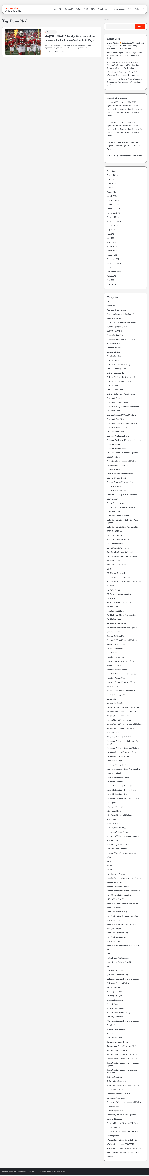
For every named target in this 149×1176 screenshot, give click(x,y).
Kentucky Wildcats (115, 733)
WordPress (61, 1172)
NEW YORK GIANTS (116, 899)
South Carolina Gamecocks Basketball (122, 1055)
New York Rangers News (117, 933)
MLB (86, 9)
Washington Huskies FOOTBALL (120, 1144)
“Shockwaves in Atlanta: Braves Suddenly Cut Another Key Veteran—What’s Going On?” (124, 82)
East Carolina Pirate (115, 544)
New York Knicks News (117, 912)
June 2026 (111, 184)
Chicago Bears (113, 360)
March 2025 (112, 247)
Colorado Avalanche (115, 432)
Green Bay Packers (115, 649)
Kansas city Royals (115, 703)
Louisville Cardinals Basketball (119, 786)
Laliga (78, 9)
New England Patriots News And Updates (124, 878)
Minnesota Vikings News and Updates (123, 836)
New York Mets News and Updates (121, 924)
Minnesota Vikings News (117, 832)
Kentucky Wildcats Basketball (119, 737)
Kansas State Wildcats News (119, 720)
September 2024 (114, 272)
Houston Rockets (114, 665)
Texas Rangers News (115, 1111)
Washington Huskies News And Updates (124, 1148)
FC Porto (110, 586)
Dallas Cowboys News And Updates (122, 461)
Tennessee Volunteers (116, 1098)
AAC (109, 302)
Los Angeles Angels (115, 761)
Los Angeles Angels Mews (118, 765)
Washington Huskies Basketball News (123, 1140)
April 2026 (111, 192)
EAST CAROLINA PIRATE (118, 539)
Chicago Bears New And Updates (121, 365)
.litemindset (12, 8)
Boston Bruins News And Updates (121, 339)
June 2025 (111, 234)
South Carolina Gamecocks (118, 1050)
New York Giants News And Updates (122, 903)
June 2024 (111, 284)
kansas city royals (114, 699)
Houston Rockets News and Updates (122, 674)
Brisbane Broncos (114, 348)
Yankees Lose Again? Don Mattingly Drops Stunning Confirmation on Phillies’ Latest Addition (125, 55)
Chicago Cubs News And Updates (121, 394)
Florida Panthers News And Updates (122, 628)
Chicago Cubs (112, 386)
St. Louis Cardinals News (117, 1081)
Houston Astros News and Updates (121, 661)
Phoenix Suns (112, 1004)
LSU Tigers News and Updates (119, 815)
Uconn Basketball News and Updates (122, 1132)
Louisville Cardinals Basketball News (122, 790)
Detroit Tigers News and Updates (121, 507)
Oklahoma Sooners (115, 971)
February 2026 (113, 200)
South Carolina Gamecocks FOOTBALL (123, 1059)
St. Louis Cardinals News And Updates (123, 1085)
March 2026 (112, 196)
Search (107, 20)
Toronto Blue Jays (114, 1119)
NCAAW (110, 870)
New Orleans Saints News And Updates (123, 891)
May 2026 (111, 188)
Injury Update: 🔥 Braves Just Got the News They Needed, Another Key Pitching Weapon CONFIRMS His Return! (125, 46)
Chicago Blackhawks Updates (119, 381)
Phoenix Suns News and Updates (121, 1013)
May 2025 (111, 238)
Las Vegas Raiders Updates (118, 756)
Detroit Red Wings (114, 486)
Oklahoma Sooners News (117, 975)
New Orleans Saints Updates (119, 895)
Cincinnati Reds (113, 411)
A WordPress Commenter (118, 156)
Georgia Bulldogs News (116, 636)
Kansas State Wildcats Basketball (120, 716)
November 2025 (114, 213)
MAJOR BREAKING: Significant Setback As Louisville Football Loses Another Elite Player (69, 38)
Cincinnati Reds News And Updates (122, 423)
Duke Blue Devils (114, 511)
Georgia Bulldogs (114, 632)
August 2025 (112, 226)
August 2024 (112, 276)
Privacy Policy (134, 9)
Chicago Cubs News (115, 390)
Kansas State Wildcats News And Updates (124, 724)
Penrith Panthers (114, 987)
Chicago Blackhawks (115, 373)
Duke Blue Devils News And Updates (122, 527)
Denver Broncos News (116, 478)
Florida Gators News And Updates (121, 615)
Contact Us (69, 9)
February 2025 (113, 251)
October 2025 (113, 217)
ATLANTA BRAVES (115, 318)
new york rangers (114, 929)
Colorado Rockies (114, 444)
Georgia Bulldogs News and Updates (122, 640)
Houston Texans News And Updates (122, 682)
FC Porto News (113, 590)
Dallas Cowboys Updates (117, 465)
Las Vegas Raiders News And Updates (122, 752)
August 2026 (112, 175)
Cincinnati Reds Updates (117, 428)
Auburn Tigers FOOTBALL (118, 327)
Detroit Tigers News (115, 503)
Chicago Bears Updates (116, 369)
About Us (57, 9)
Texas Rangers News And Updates (121, 1115)
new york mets (113, 920)
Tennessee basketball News (118, 1094)
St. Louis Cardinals (114, 1077)
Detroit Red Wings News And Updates (123, 495)
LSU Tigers (111, 803)
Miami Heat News (114, 824)
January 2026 (113, 205)
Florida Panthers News (116, 623)
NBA (109, 861)
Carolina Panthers (114, 356)
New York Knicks (114, 908)
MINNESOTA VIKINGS (116, 828)
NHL (109, 954)
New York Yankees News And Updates (123, 945)
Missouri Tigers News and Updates (121, 853)
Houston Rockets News (117, 670)
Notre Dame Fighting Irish (118, 958)
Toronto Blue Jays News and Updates (122, 1123)
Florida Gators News (115, 611)
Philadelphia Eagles (115, 996)
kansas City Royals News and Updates (123, 707)
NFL (93, 9)
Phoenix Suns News (115, 1008)
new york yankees (114, 941)
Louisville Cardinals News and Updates (123, 798)
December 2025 (113, 209)
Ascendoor (42, 1172)
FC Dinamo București (116, 573)
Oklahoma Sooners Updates (118, 983)
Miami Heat (112, 819)
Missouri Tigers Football (117, 849)
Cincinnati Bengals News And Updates (123, 407)
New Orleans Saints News (118, 887)
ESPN (109, 569)
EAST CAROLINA (114, 531)
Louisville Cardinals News (117, 794)
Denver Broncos (114, 470)
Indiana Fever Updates (116, 695)
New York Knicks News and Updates (122, 916)
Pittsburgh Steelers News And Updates (123, 1021)
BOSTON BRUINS (114, 331)
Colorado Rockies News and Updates (122, 453)
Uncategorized (119, 9)
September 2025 (114, 221)
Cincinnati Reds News (116, 419)
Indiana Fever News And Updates (121, 691)
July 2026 (111, 179)
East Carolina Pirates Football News (122, 556)
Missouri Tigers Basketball (118, 845)
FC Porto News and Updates (119, 594)
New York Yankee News (117, 937)
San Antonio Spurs (115, 1038)
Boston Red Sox (113, 344)
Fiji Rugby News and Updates (119, 602)
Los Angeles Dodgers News (118, 777)
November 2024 (114, 263)
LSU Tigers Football (115, 807)
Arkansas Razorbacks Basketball (120, 314)
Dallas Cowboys (113, 457)
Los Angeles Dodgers (115, 773)
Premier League (104, 9)
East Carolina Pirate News (118, 548)
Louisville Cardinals (115, 782)
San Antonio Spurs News (117, 1042)
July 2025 (111, 230)
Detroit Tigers (112, 499)
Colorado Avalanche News (118, 436)
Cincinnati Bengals (114, 398)
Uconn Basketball (114, 1127)
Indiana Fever (112, 686)
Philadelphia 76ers (114, 992)
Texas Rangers (113, 1106)
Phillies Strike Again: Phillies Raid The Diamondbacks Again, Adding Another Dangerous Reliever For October (123, 65)
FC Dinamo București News (118, 577)
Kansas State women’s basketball (120, 728)
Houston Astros (113, 653)
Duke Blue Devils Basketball (118, 516)
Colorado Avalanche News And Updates (124, 440)
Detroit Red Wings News (117, 491)
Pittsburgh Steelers (115, 1017)
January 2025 (113, 255)
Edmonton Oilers (114, 560)
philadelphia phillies (115, 1000)
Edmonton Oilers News (116, 565)
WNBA (110, 1157)
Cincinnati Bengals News (117, 402)
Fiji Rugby (111, 598)
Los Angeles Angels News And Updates (123, 769)
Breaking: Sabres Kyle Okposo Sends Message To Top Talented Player (123, 145)
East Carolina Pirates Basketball (120, 552)
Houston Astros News (116, 657)
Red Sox (110, 1034)
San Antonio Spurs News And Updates (123, 1046)
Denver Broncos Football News (120, 474)
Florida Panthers (114, 619)
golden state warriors (116, 644)
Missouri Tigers (113, 840)
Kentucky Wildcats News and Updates (123, 748)
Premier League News (116, 1029)
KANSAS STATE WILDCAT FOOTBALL (123, 712)
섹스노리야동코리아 (115, 102)
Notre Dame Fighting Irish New (120, 962)
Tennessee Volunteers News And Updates (124, 1102)
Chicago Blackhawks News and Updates (123, 377)
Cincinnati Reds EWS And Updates (121, 415)
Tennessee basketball (115, 1090)
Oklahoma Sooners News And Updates (123, 979)
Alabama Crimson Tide (116, 310)
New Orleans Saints (115, 882)
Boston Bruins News (115, 335)
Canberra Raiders (114, 352)
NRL (109, 966)
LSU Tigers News (114, 811)
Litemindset (48, 52)
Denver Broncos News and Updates (122, 482)
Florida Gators (113, 607)
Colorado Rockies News (117, 449)
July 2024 (111, 280)
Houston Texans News (116, 678)
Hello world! (137, 156)
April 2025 (111, 242)
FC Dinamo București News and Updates (124, 581)
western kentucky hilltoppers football (123, 1153)
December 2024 (113, 259)
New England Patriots (116, 874)
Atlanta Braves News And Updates (121, 323)
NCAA (109, 866)
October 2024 (113, 268)
